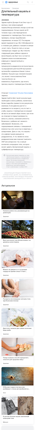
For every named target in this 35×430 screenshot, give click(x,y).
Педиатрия (15, 8)
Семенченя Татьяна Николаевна (21, 93)
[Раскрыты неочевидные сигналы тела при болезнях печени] (17, 293)
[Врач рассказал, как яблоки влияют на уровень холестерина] (17, 234)
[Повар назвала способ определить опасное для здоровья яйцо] (17, 351)
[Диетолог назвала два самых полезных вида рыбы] (17, 322)
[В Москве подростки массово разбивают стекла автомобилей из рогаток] (17, 381)
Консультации (5, 8)
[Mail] (6, 2)
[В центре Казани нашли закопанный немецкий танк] (17, 410)
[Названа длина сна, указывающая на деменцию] (17, 204)
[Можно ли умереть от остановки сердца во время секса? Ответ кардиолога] (17, 263)
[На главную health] (12, 2)
